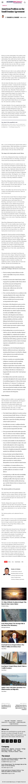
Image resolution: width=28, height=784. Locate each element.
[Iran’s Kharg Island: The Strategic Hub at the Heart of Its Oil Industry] (14, 615)
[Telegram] (20, 21)
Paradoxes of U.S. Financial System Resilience (6, 707)
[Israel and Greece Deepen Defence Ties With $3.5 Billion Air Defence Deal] (14, 636)
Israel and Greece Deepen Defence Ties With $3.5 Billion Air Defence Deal (12, 646)
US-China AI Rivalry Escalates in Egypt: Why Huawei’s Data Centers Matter (13, 603)
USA (22, 561)
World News (4, 642)
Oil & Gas (3, 620)
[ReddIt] (16, 21)
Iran (13, 561)
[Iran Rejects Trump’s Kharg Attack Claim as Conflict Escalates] (14, 658)
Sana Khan (3, 648)
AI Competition (5, 599)
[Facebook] (2, 21)
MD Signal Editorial (5, 627)
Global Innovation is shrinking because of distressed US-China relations (21, 707)
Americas (4, 5)
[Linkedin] (13, 21)
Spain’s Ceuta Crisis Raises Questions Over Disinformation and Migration (13, 688)
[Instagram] (7, 741)
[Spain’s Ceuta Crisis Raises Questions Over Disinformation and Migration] (14, 679)
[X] (6, 21)
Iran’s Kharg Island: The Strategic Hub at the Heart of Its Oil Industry (13, 624)
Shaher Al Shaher (13, 17)
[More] (23, 21)
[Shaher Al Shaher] (3, 16)
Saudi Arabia (17, 561)
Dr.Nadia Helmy (4, 606)
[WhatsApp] (9, 21)
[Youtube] (19, 741)
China (9, 561)
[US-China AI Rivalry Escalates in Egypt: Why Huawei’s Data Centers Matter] (14, 594)
